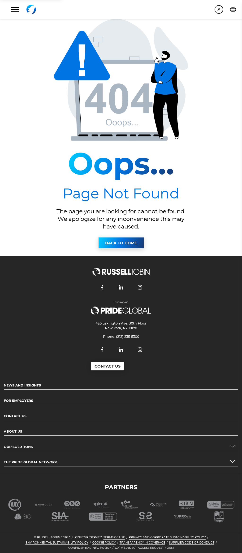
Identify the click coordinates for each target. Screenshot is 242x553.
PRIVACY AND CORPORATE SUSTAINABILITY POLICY (167, 537)
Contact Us (15, 416)
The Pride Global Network (30, 462)
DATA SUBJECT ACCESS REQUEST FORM (144, 547)
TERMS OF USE (114, 537)
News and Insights (22, 385)
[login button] (219, 9)
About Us (13, 431)
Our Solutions (18, 447)
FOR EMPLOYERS (18, 401)
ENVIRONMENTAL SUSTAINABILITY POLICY (57, 542)
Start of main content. (20, 22)
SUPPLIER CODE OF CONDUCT (191, 542)
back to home (121, 243)
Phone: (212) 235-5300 (121, 336)
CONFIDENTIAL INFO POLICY (89, 547)
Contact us (108, 366)
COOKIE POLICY (104, 542)
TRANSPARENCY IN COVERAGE (142, 542)
